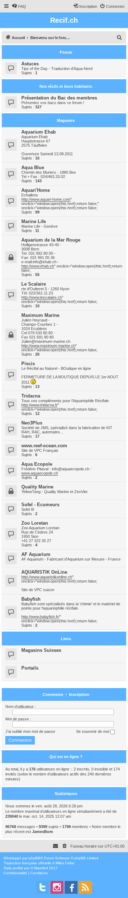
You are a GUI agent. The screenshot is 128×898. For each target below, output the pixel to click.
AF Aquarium (35, 554)
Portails (29, 668)
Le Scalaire (33, 284)
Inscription (79, 694)
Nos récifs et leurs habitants (65, 86)
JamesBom (42, 831)
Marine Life (33, 221)
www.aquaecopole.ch (39, 473)
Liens (66, 639)
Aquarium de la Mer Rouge (50, 240)
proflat (18, 868)
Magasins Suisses (41, 650)
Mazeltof (41, 868)
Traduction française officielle (27, 863)
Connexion (53, 694)
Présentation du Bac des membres (59, 98)
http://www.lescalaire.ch (41, 297)
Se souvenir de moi (93, 731)
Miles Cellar (65, 863)
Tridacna (30, 396)
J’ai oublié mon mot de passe (30, 731)
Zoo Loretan (34, 523)
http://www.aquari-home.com (45, 199)
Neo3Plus (31, 423)
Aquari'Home (35, 190)
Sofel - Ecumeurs (40, 504)
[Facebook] (71, 887)
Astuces (30, 63)
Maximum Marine (40, 315)
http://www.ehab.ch (37, 266)
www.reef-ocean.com (44, 445)
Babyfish (31, 599)
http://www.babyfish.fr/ (40, 617)
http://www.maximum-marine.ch (48, 345)
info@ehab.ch (45, 262)
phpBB (34, 858)
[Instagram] (56, 887)
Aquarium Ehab (38, 132)
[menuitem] (19, 6)
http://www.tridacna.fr (39, 405)
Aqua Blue (32, 167)
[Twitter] (42, 887)
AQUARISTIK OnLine (44, 572)
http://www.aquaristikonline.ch (46, 577)
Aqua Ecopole (36, 464)
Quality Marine (37, 486)
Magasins (66, 120)
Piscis (28, 363)
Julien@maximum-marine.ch (45, 341)
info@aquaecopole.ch (70, 469)
